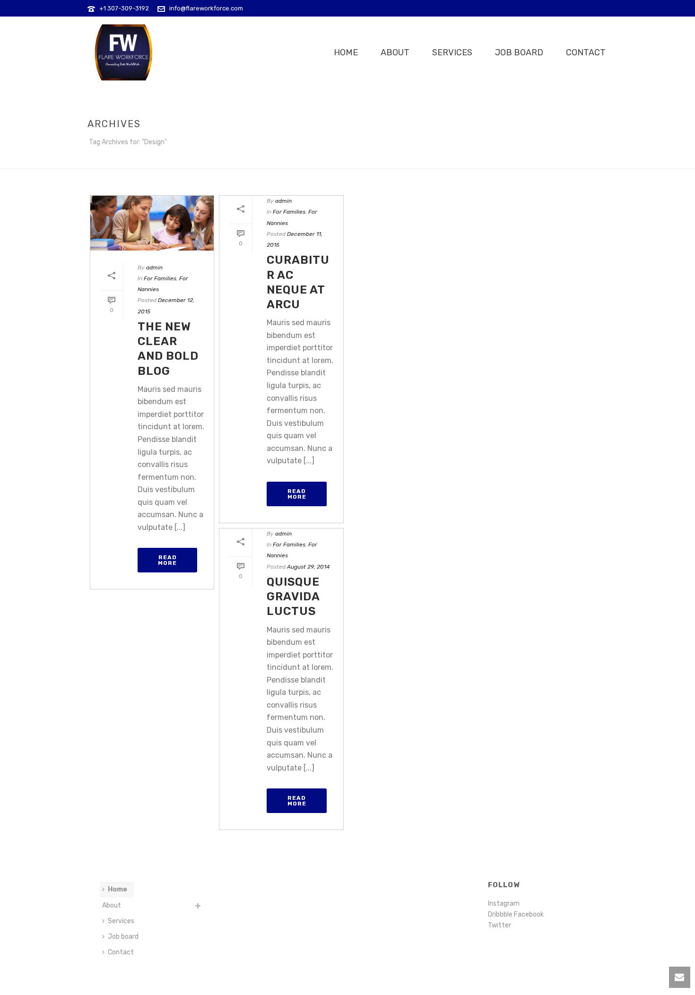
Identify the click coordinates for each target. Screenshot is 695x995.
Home (346, 52)
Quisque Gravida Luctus (293, 596)
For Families (160, 278)
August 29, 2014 (308, 566)
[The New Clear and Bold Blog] (152, 223)
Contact (586, 52)
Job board (519, 52)
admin (154, 267)
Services (452, 52)
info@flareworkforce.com (206, 8)
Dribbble (501, 914)
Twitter (499, 925)
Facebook (529, 914)
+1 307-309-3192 (124, 8)
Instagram (504, 904)
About (395, 52)
